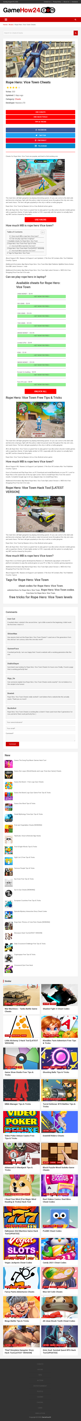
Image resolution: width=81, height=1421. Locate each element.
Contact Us (47, 2)
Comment (12, 744)
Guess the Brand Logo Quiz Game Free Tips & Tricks (32, 793)
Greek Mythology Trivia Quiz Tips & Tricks (28, 814)
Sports (14, 1099)
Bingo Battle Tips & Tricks (17, 1321)
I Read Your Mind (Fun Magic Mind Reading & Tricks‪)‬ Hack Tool (20, 1200)
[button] (41, 233)
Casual (53, 1162)
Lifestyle (22, 1345)
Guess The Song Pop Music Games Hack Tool (30, 760)
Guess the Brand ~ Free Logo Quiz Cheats (29, 782)
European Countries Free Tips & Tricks (27, 900)
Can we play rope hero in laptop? (23, 239)
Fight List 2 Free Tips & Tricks (24, 857)
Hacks (23, 1035)
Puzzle (59, 1257)
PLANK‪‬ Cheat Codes (52, 1231)
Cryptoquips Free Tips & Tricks (24, 954)
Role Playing (61, 1287)
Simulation (23, 1226)
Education (16, 1035)
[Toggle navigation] (6, 19)
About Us (66, 2)
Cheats (18, 99)
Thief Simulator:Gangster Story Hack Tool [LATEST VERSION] (19, 1351)
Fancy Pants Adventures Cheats (19, 1292)
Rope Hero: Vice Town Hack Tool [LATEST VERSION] (26, 248)
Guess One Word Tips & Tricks (24, 803)
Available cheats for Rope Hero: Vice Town (23, 241)
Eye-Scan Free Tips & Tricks (24, 879)
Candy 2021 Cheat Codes (54, 1262)
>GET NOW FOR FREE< (41, 296)
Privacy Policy (57, 2)
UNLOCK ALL (40, 391)
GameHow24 (46, 1417)
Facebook (41, 130)
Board (14, 1316)
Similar (8, 981)
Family (14, 1067)
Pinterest (41, 140)
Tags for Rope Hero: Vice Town (19, 253)
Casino (40, 1397)
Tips (57, 1035)
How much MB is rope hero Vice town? (25, 236)
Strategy (22, 1004)
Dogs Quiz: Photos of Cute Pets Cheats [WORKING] (32, 922)
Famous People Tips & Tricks (24, 868)
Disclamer (75, 2)
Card (52, 1035)
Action (7, 1004)
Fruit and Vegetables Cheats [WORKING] (28, 825)
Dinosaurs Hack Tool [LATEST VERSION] (28, 933)
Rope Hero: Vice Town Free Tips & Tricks (22, 243)
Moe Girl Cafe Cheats (52, 1292)
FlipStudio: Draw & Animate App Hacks (27, 836)
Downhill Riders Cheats (53, 1136)
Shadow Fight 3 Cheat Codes (56, 1009)
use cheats (40, 112)
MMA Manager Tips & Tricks (18, 1104)
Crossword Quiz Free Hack (23, 965)
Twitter (42, 135)
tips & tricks (40, 122)
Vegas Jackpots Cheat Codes (18, 1262)
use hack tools (40, 117)
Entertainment (55, 1067)
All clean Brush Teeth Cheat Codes (59, 1321)
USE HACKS (40, 219)
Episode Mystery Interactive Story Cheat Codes (30, 911)
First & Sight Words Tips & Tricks (25, 847)
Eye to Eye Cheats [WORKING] (24, 890)
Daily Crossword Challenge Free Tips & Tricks (30, 944)
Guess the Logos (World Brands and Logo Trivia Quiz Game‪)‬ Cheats (37, 771)
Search (76, 33)
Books (52, 1316)
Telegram (42, 146)
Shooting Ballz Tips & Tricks (56, 1072)
